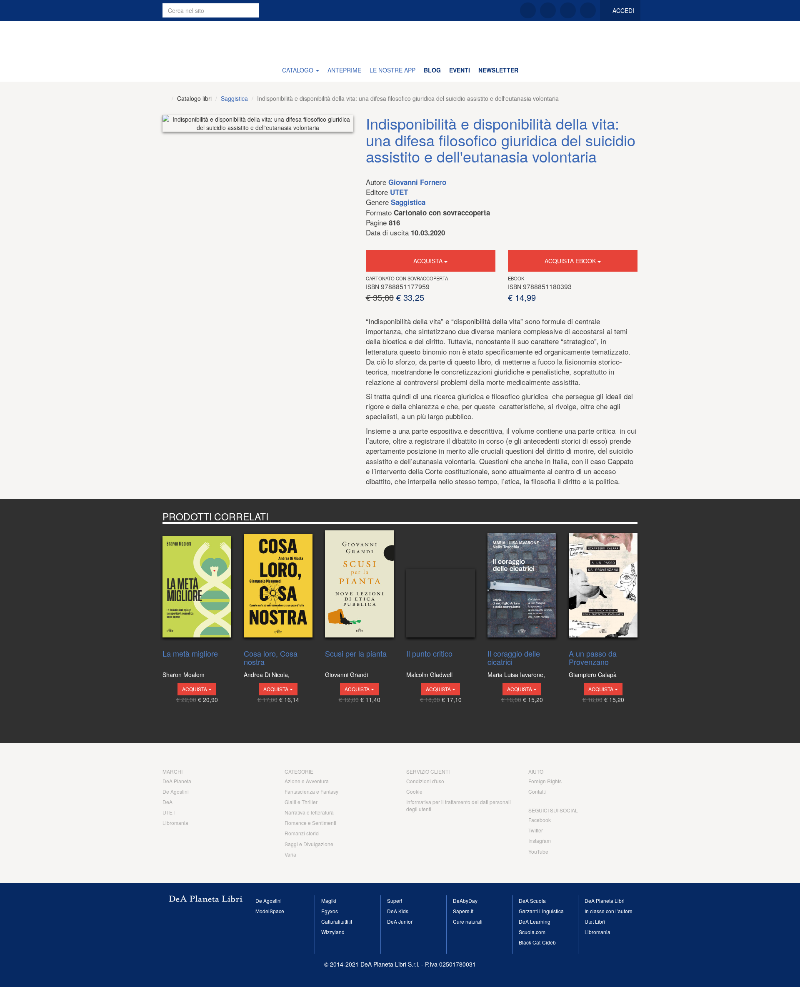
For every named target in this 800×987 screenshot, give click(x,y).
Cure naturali (467, 921)
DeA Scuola (532, 900)
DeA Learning (534, 921)
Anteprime (344, 70)
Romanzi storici (302, 833)
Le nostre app (392, 70)
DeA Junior (399, 921)
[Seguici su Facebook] (528, 10)
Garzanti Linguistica (541, 911)
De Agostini (175, 791)
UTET (399, 192)
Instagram (539, 840)
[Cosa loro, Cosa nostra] (278, 584)
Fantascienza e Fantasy (311, 791)
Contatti (537, 791)
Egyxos (329, 911)
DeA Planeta (176, 781)
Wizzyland (333, 931)
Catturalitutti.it (336, 921)
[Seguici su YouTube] (588, 10)
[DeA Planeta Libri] (165, 98)
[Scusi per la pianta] (359, 584)
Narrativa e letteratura (309, 812)
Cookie (414, 791)
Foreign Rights (545, 781)
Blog (432, 70)
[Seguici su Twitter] (548, 10)
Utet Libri (595, 921)
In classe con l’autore (608, 911)
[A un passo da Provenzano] (603, 584)
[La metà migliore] (196, 584)
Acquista (428, 261)
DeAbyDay (465, 900)
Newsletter (498, 70)
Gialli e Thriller (301, 801)
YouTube (538, 851)
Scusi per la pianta (356, 654)
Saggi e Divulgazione (309, 843)
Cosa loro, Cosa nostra (271, 658)
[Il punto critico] (440, 584)
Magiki (328, 900)
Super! (394, 900)
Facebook (539, 819)
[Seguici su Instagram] (568, 10)
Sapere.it (463, 911)
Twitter (535, 830)
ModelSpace (269, 911)
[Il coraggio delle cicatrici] (522, 584)
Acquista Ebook (571, 261)
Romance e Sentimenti (310, 822)
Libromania (175, 822)
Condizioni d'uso (425, 781)
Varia (290, 854)
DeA (167, 801)
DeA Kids (397, 911)
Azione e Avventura (307, 781)
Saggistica (234, 98)
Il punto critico (429, 654)
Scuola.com (532, 931)
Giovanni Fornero (417, 182)
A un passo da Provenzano (593, 658)
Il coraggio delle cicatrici (514, 658)
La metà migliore (190, 654)
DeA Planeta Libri (400, 39)
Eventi (459, 70)
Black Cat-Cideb (537, 942)
